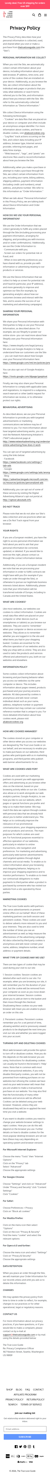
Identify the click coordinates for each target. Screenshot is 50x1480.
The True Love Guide (26, 1471)
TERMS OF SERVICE (31, 1404)
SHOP (9, 1389)
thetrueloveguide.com (29, 47)
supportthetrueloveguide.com (19, 1334)
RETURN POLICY (36, 1399)
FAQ (27, 1389)
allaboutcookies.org (34, 132)
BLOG (19, 1389)
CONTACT (38, 1389)
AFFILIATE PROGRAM (25, 1394)
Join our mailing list (25, 1413)
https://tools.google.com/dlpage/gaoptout (25, 376)
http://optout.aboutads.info (17, 499)
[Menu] (45, 14)
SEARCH (12, 1404)
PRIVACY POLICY (14, 1399)
